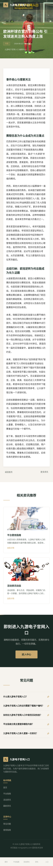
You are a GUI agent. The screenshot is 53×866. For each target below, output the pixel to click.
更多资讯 (44, 472)
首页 (5, 20)
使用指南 (7, 830)
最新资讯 (7, 806)
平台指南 (7, 793)
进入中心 (26, 654)
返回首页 (9, 472)
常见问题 (7, 823)
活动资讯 (7, 799)
